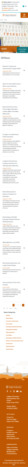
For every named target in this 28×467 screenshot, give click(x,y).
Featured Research (10, 332)
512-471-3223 (13, 408)
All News (8, 315)
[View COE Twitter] (10, 391)
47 (7, 308)
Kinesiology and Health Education (13, 338)
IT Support (10, 430)
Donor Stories (9, 324)
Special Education (10, 346)
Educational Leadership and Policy (14, 326)
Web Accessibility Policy (14, 462)
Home (1, 19)
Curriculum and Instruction (12, 321)
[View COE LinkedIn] (20, 391)
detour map (7, 8)
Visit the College (11, 419)
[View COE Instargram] (14, 391)
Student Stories (9, 349)
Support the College (13, 421)
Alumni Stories (9, 318)
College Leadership (12, 449)
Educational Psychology (11, 329)
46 (4, 308)
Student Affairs (11, 406)
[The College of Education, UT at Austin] (10, 15)
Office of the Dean (12, 447)
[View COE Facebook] (7, 391)
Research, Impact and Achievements (14, 340)
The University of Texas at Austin (13, 460)
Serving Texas (9, 343)
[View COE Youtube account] (17, 391)
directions (5, 10)
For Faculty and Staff (13, 438)
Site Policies (5, 462)
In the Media (9, 335)
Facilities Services (12, 432)
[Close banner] (25, 6)
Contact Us (10, 417)
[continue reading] (23, 70)
